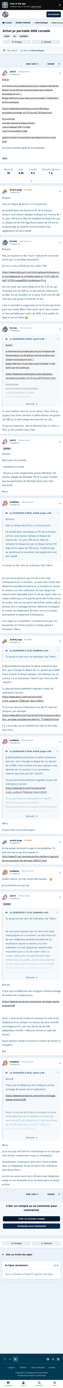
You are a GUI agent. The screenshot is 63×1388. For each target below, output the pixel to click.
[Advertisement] (31, 1320)
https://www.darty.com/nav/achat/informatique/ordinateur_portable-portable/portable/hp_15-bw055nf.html (31, 810)
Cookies (51, 1367)
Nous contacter (38, 1367)
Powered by (31, 1375)
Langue (11, 1367)
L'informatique (36, 50)
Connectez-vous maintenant (31, 1226)
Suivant (51, 64)
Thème (23, 1367)
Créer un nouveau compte (31, 1218)
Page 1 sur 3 (31, 64)
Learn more (5, 5)
